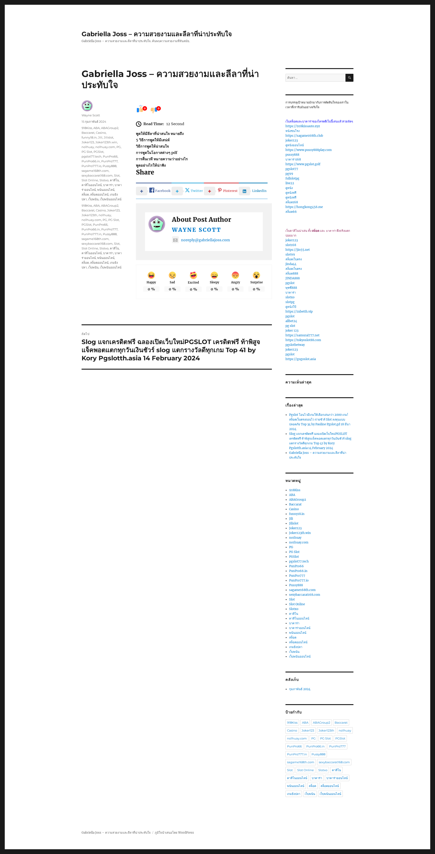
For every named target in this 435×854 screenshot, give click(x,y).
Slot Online (90, 180)
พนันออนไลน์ (105, 189)
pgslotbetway (295, 345)
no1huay (88, 147)
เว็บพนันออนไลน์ (110, 199)
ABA (96, 128)
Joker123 (88, 142)
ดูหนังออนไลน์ (294, 145)
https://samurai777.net (302, 335)
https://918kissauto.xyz (302, 126)
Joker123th (89, 215)
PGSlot (99, 151)
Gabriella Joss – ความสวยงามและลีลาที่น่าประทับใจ (157, 34)
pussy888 (292, 155)
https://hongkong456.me (304, 207)
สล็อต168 (291, 202)
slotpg (290, 302)
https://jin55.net (297, 250)
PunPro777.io (91, 166)
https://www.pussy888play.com (308, 150)
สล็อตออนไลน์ (99, 194)
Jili (100, 137)
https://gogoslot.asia (300, 359)
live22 (289, 183)
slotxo (290, 297)
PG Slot (87, 151)
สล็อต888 (291, 273)
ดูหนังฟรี (290, 193)
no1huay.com (105, 147)
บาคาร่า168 (293, 159)
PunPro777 (109, 161)
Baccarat (88, 132)
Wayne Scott (196, 229)
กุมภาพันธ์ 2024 (299, 689)
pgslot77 (291, 169)
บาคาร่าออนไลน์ (299, 628)
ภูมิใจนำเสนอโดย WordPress (174, 833)
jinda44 (290, 264)
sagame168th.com (95, 170)
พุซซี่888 (291, 288)
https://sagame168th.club (304, 136)
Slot (117, 175)
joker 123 (291, 331)
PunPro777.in (92, 234)
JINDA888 (292, 278)
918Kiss (87, 128)
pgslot (290, 283)
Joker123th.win (106, 142)
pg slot (290, 326)
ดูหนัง (289, 188)
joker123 (291, 140)
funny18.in (89, 137)
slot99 (290, 254)
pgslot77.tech (92, 156)
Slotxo (104, 180)
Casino (101, 132)
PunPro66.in (91, 161)
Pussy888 (109, 166)
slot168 (290, 245)
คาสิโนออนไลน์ (92, 185)
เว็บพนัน (93, 199)
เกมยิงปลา (295, 647)
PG (118, 147)
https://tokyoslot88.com (303, 340)
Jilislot (108, 137)
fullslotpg (292, 178)
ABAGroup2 (109, 128)
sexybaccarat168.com (97, 175)
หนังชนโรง (292, 131)
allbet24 (291, 321)
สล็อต (85, 194)
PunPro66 (110, 156)
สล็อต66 (291, 212)
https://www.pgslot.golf (302, 164)
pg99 (289, 174)
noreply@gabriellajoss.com (205, 240)
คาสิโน (114, 180)
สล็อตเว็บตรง (293, 259)
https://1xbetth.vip (299, 311)
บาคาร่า (108, 185)
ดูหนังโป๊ (290, 307)
